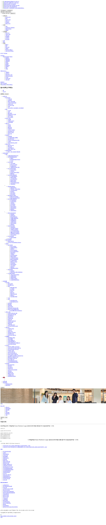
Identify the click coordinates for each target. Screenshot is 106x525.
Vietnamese (7, 59)
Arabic (6, 68)
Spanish (6, 66)
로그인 (4, 91)
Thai (6, 67)
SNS (4, 43)
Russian (6, 64)
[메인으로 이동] (1, 403)
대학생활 (5, 31)
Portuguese (7, 65)
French (6, 62)
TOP (1, 517)
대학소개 (5, 15)
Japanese (7, 57)
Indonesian (7, 58)
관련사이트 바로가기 (4, 482)
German (7, 63)
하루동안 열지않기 (6, 13)
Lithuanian (7, 61)
